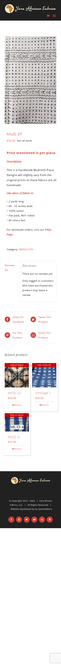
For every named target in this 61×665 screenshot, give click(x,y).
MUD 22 (14, 393)
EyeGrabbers (45, 509)
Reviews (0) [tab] (10, 267)
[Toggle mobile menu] (54, 15)
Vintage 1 (43, 393)
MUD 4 (14, 437)
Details (18, 405)
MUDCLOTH (26, 249)
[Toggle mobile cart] (48, 15)
